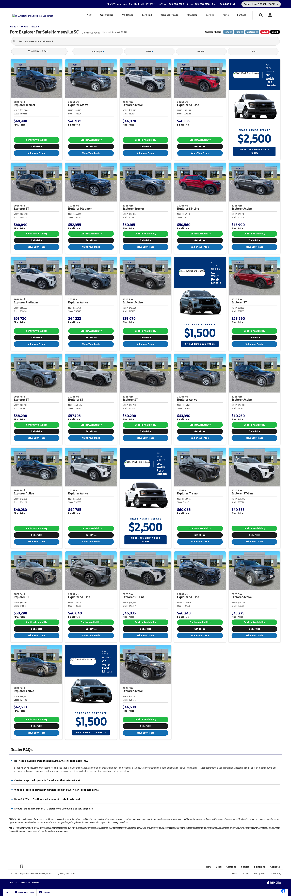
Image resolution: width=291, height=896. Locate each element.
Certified (147, 15)
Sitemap (245, 873)
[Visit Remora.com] (274, 883)
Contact (241, 15)
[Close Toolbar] (7, 892)
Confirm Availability (36, 140)
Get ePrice (36, 146)
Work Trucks (106, 15)
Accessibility (275, 873)
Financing (192, 15)
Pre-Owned (127, 15)
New (89, 15)
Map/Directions (26, 892)
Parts (226, 15)
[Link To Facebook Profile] (21, 866)
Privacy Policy (259, 873)
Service (210, 15)
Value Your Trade (169, 15)
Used (219, 866)
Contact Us (48, 892)
